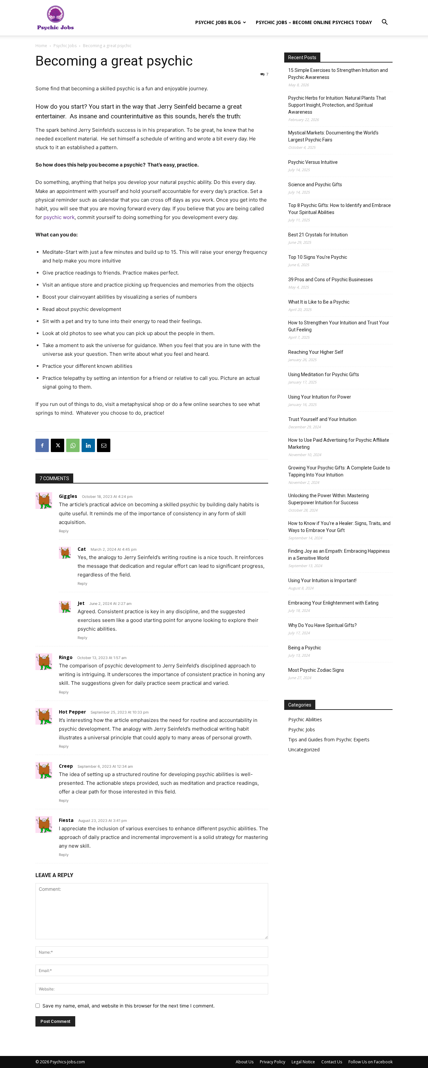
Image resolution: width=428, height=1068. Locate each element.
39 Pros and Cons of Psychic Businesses (330, 279)
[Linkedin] (88, 445)
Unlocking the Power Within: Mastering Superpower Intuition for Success (328, 499)
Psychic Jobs (65, 45)
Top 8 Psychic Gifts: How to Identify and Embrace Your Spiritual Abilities (339, 209)
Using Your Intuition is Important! (322, 580)
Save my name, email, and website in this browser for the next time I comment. (128, 1005)
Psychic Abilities (305, 719)
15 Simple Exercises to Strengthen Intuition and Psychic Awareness (338, 74)
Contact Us (331, 1062)
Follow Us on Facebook (370, 1062)
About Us (244, 1062)
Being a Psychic (304, 647)
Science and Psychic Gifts (315, 184)
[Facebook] (42, 445)
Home (41, 45)
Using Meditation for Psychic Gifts (323, 374)
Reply (64, 531)
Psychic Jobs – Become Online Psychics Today (314, 22)
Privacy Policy (272, 1062)
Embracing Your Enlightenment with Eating (333, 603)
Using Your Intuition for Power (319, 397)
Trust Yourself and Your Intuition (322, 419)
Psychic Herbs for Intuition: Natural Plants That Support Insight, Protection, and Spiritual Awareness (337, 105)
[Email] (103, 445)
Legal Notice (303, 1062)
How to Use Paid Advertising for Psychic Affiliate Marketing (338, 443)
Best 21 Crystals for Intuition (318, 234)
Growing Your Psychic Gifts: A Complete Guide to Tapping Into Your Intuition (339, 471)
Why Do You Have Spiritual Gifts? (322, 625)
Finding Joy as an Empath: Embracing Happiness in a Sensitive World (339, 554)
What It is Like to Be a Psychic (318, 302)
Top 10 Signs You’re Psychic (317, 257)
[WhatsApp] (73, 445)
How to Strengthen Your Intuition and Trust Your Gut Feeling (338, 326)
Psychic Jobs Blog (218, 22)
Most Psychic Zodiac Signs (316, 670)
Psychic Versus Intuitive (313, 162)
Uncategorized (304, 749)
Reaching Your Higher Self (315, 352)
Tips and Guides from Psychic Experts (328, 739)
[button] (385, 23)
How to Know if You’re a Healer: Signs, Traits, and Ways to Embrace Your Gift (339, 527)
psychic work (59, 217)
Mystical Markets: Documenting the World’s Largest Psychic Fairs (333, 136)
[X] (57, 445)
